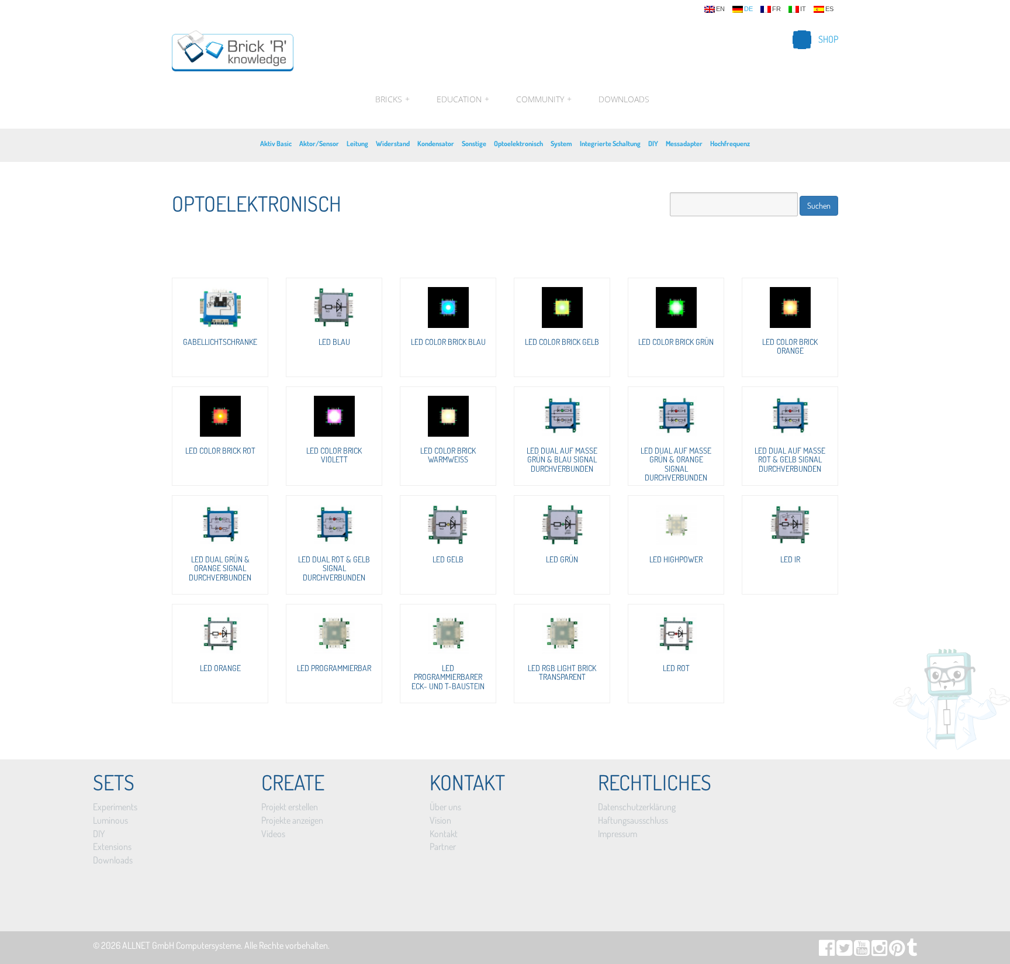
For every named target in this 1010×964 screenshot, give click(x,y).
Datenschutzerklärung (637, 807)
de (748, 9)
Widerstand (393, 143)
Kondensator (435, 143)
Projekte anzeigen (292, 820)
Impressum (617, 833)
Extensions (112, 846)
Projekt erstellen (289, 807)
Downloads (624, 99)
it (803, 9)
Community (544, 99)
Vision (440, 820)
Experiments (115, 807)
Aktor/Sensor (319, 143)
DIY (653, 143)
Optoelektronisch (518, 143)
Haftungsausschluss (633, 820)
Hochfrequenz (730, 143)
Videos (273, 833)
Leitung (357, 143)
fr (776, 9)
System (561, 143)
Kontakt (444, 833)
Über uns (445, 807)
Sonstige (474, 143)
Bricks (392, 99)
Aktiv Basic (276, 143)
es (829, 9)
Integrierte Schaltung (610, 143)
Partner (443, 846)
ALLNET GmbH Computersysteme (181, 945)
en (720, 9)
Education (463, 99)
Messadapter (684, 143)
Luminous (110, 820)
